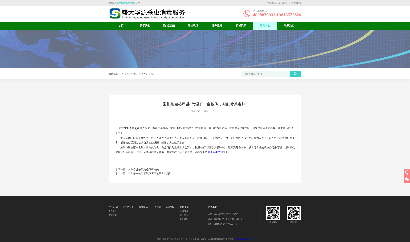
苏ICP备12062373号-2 (243, 239)
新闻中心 (137, 73)
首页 (120, 25)
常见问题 (149, 73)
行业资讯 (184, 215)
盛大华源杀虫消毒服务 (126, 3)
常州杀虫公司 (215, 152)
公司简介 (113, 211)
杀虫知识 (184, 211)
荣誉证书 (113, 215)
